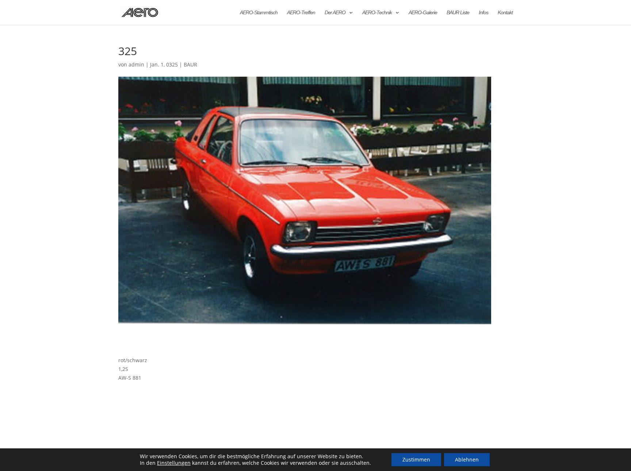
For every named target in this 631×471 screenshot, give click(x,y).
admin (136, 64)
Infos (483, 12)
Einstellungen (174, 463)
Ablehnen (467, 459)
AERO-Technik (377, 12)
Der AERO (335, 12)
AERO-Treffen (301, 12)
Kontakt (505, 12)
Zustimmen (416, 459)
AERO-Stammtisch (259, 12)
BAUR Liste (458, 12)
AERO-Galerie (423, 12)
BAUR (190, 64)
